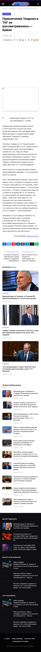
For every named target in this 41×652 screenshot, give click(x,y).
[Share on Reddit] (34, 40)
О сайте (7, 638)
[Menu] (3, 4)
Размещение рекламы (20, 641)
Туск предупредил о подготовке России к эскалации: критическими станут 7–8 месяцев (19, 369)
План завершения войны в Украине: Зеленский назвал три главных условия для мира (25, 501)
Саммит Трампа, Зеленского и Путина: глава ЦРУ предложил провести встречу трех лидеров (20, 333)
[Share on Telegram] (31, 40)
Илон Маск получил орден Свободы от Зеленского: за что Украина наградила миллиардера (25, 454)
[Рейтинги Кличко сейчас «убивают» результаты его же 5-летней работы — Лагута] (7, 575)
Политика (6, 14)
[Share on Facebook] (14, 40)
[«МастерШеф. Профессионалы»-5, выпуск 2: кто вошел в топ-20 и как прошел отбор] (7, 564)
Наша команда (17, 638)
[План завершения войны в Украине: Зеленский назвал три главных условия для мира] (7, 501)
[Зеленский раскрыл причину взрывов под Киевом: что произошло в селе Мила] (7, 443)
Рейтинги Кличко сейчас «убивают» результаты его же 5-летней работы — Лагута (25, 575)
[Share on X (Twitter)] (17, 40)
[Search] (38, 4)
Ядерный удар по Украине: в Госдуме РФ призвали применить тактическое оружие (25, 393)
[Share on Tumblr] (28, 40)
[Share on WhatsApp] (26, 40)
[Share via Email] (37, 40)
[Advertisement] (20, 63)
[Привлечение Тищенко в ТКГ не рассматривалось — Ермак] (20, 99)
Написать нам (30, 638)
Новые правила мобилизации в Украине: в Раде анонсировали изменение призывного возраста (25, 490)
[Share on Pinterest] (20, 40)
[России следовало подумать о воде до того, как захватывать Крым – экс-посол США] (7, 586)
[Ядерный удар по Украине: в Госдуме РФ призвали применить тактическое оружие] (20, 281)
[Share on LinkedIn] (23, 40)
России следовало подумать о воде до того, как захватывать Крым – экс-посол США (25, 586)
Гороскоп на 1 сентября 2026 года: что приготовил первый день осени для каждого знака (25, 547)
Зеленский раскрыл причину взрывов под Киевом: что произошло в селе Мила (24, 443)
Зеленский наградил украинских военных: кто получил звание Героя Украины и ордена (25, 479)
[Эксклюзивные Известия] (20, 4)
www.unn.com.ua (32, 236)
